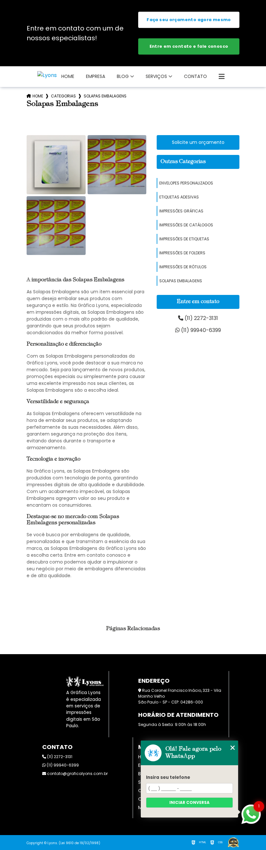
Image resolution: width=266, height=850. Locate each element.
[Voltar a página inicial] (47, 75)
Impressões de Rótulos (183, 267)
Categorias (63, 96)
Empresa (95, 76)
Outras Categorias (183, 161)
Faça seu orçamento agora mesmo (189, 19)
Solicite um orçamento (198, 142)
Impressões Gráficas (181, 211)
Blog (123, 76)
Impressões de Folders (182, 253)
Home (67, 76)
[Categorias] (221, 76)
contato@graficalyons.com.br (77, 773)
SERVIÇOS (156, 76)
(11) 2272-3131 (200, 318)
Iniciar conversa (189, 802)
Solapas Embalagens (180, 281)
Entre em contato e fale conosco (189, 46)
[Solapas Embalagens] (56, 164)
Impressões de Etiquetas (184, 239)
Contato (195, 76)
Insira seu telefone (168, 777)
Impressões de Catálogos (186, 225)
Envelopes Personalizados (186, 183)
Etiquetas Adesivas (179, 197)
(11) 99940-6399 (200, 330)
